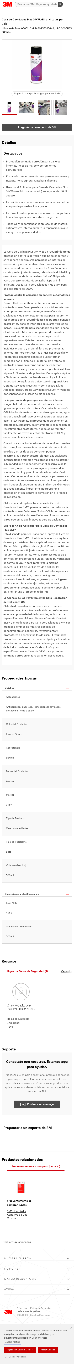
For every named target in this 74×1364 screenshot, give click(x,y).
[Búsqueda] (60, 4)
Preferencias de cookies (28, 1311)
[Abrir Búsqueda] (69, 4)
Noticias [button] (11, 1269)
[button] (15, 1357)
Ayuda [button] (9, 1289)
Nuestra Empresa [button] (18, 1258)
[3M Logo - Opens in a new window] (7, 4)
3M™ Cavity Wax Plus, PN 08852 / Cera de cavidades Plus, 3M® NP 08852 (20, 1007)
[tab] (27, 971)
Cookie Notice (12, 1342)
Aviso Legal (22, 1308)
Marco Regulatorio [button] (20, 1279)
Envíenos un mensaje (40, 1104)
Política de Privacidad (40, 1308)
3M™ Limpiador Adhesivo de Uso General (17, 1215)
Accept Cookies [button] (48, 1350)
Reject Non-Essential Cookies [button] (20, 1350)
